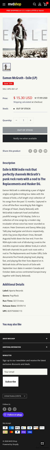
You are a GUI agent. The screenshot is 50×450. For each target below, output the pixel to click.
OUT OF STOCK (25, 130)
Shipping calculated (22, 102)
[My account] (39, 4)
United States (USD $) (12, 396)
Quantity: (7, 120)
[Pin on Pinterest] (35, 151)
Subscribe (10, 381)
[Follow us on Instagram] (15, 409)
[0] (45, 4)
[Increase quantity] (30, 120)
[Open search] (34, 4)
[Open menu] (4, 4)
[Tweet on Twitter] (40, 151)
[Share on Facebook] (30, 151)
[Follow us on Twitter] (9, 409)
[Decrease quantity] (16, 120)
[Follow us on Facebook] (4, 409)
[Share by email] (45, 151)
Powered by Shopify (11, 444)
